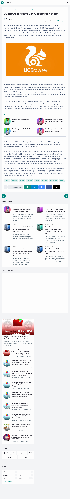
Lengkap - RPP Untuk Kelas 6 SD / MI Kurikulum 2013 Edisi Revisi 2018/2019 (21, 437)
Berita (22, 180)
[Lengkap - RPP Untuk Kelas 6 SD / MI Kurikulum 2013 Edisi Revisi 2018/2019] (6, 440)
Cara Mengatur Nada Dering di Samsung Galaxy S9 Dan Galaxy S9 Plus (22, 229)
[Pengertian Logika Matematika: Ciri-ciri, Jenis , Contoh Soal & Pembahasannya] (6, 409)
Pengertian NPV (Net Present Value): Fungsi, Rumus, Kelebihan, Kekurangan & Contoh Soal (21, 394)
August (5, 475)
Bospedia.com (58, 495)
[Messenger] (41, 187)
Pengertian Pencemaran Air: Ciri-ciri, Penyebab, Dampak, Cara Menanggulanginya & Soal (21, 362)
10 (14, 453)
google (37, 180)
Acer (26, 457)
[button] (60, 21)
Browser (30, 180)
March (5, 472)
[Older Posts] (4, 196)
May (4, 478)
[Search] (64, 3)
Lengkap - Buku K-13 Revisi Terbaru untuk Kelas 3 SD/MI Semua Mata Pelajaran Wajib (20, 352)
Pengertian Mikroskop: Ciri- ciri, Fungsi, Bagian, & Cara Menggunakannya (21, 384)
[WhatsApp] (27, 187)
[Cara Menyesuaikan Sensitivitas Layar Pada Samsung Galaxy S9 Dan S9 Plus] (39, 230)
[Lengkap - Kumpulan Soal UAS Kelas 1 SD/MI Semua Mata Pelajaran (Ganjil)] (18, 334)
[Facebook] (49, 187)
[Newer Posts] (66, 196)
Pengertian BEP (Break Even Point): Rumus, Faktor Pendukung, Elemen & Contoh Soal (21, 373)
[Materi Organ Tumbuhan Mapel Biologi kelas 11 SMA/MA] (6, 430)
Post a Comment (17, 187)
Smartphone (54, 180)
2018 (31, 453)
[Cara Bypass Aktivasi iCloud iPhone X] (7, 124)
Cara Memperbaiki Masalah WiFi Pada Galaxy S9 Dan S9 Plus (54, 251)
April (20, 478)
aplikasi (15, 180)
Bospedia (7, 2)
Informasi (45, 180)
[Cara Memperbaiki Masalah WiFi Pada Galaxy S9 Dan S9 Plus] (39, 252)
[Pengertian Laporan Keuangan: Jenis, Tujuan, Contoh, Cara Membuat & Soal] (6, 419)
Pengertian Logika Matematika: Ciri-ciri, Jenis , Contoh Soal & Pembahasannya (21, 405)
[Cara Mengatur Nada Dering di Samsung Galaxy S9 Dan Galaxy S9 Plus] (7, 230)
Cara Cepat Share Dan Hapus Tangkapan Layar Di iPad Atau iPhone (54, 121)
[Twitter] (56, 187)
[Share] (63, 187)
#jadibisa (6, 453)
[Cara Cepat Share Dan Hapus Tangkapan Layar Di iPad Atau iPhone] (40, 124)
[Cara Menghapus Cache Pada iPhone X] (7, 134)
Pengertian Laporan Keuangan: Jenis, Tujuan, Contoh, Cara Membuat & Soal (20, 416)
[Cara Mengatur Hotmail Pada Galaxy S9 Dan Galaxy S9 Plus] (39, 212)
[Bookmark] (6, 187)
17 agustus (21, 453)
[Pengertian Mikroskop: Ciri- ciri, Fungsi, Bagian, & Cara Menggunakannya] (6, 387)
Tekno (62, 180)
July (20, 475)
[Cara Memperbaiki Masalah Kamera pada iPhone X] (40, 134)
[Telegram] (34, 187)
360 (9, 457)
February (21, 472)
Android (7, 180)
